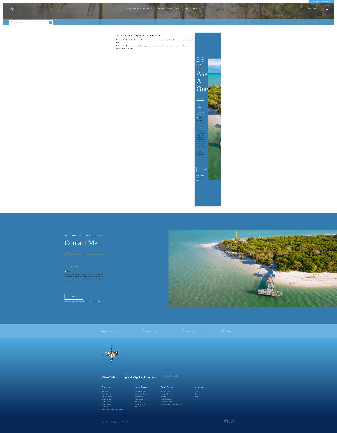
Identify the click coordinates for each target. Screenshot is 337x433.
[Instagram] (167, 376)
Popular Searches (108, 331)
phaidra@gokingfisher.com (140, 377)
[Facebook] (170, 376)
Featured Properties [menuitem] (133, 8)
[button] (50, 22)
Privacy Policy (202, 177)
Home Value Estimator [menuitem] (142, 394)
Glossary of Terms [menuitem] (140, 407)
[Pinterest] (176, 376)
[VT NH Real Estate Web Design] (229, 421)
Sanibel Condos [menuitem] (106, 404)
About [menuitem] (186, 8)
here (144, 46)
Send (205, 169)
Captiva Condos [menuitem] (106, 399)
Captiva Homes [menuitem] (106, 402)
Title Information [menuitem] (140, 404)
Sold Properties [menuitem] (148, 8)
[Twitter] (173, 376)
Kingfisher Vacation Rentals (321, 1)
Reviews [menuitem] (196, 396)
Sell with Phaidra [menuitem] (140, 391)
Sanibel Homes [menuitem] (106, 407)
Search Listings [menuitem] (106, 394)
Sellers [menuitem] (178, 8)
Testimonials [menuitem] (139, 399)
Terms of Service (201, 178)
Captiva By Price (189, 331)
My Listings (227, 331)
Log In (316, 8)
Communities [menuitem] (160, 8)
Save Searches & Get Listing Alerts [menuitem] (112, 409)
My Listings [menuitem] (105, 391)
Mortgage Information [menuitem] (167, 394)
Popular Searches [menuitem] (107, 396)
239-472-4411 (110, 377)
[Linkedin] (164, 376)
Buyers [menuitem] (170, 8)
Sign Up (310, 8)
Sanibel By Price (149, 331)
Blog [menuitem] (195, 394)
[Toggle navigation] (327, 9)
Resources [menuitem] (138, 402)
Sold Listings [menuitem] (139, 396)
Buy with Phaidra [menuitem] (166, 391)
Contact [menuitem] (194, 8)
